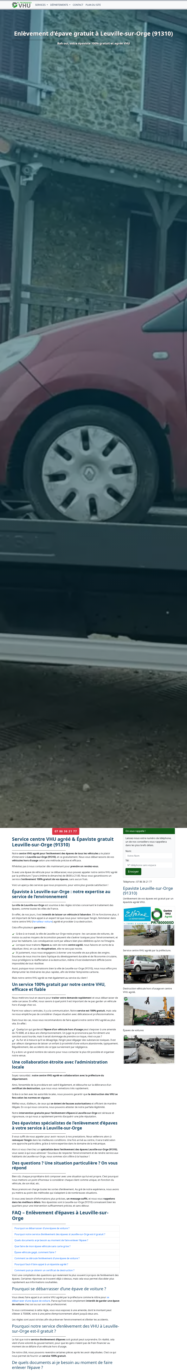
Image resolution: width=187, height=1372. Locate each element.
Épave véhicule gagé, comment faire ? (35, 1252)
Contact (78, 4)
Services (40, 4)
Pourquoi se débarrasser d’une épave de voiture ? (41, 1228)
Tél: (127, 860)
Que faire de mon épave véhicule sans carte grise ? (42, 1246)
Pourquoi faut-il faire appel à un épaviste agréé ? (41, 1264)
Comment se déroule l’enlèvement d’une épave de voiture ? (46, 1258)
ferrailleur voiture (42, 921)
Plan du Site (93, 4)
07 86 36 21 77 (66, 831)
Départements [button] (59, 4)
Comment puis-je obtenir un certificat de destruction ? (44, 1270)
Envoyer (133, 871)
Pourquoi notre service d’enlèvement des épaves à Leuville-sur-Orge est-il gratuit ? (59, 1234)
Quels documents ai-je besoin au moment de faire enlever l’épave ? (51, 1240)
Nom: (128, 851)
